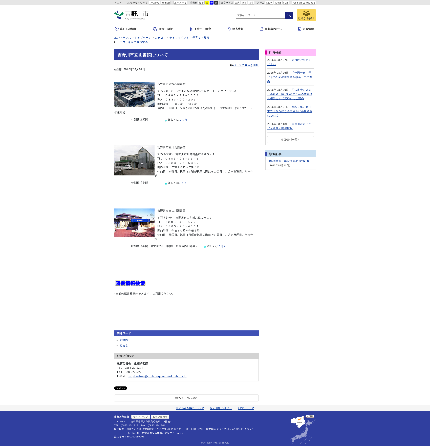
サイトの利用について (190, 408)
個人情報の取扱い (221, 408)
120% (269, 2)
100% (278, 2)
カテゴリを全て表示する (132, 42)
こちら (183, 119)
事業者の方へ (273, 29)
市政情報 (308, 29)
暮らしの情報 (128, 29)
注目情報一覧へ (290, 139)
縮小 (251, 2)
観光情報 (238, 29)
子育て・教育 (202, 29)
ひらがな (154, 2)
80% (285, 2)
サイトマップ (140, 416)
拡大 (237, 2)
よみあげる (180, 2)
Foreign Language (303, 2)
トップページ (143, 37)
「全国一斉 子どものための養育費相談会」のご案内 (289, 77)
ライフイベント (179, 37)
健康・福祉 (166, 29)
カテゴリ (160, 37)
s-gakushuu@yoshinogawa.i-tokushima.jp (157, 376)
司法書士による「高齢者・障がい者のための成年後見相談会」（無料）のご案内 (289, 94)
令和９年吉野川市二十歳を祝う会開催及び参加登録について (289, 111)
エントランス (122, 37)
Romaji (165, 2)
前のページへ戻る (186, 398)
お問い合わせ (160, 416)
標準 (201, 2)
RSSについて (246, 408)
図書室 (124, 346)
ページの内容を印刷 (246, 65)
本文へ (118, 2)
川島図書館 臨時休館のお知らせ (288, 161)
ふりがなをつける (137, 2)
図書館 (124, 340)
